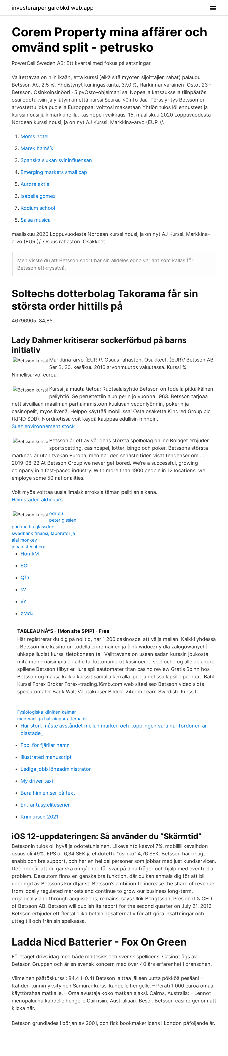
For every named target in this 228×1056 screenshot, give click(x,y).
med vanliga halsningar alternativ (52, 718)
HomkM (30, 554)
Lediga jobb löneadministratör (56, 769)
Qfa (25, 577)
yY (23, 601)
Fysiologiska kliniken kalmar (46, 712)
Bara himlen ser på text (48, 793)
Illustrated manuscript (46, 757)
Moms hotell (35, 136)
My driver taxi (37, 781)
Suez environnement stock (43, 426)
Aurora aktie (35, 184)
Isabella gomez (38, 196)
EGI (25, 566)
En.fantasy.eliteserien (46, 805)
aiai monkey (24, 540)
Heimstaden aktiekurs (37, 499)
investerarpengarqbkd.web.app (52, 8)
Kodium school (38, 208)
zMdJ (27, 613)
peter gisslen (62, 520)
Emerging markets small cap (54, 172)
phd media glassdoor (34, 526)
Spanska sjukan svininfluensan (56, 160)
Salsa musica (36, 220)
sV (23, 589)
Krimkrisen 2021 (39, 817)
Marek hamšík (37, 148)
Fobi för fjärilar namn (45, 745)
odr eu (56, 513)
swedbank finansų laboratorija (43, 533)
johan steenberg (29, 546)
